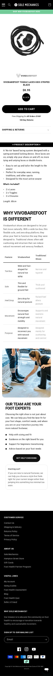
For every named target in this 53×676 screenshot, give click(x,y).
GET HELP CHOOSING (26, 458)
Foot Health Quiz (12, 598)
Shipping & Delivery (12, 527)
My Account (9, 581)
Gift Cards (8, 563)
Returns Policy (10, 531)
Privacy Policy (10, 539)
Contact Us (9, 523)
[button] (3, 5)
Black (26, 97)
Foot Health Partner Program (17, 567)
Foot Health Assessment (15, 590)
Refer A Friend (10, 602)
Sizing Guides (10, 586)
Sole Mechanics (11, 554)
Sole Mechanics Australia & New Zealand (25, 666)
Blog (6, 594)
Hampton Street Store (14, 558)
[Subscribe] (46, 639)
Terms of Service (11, 535)
